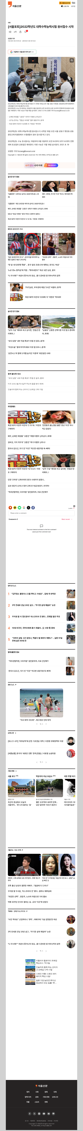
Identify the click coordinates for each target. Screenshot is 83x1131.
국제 (55, 1092)
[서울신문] (14, 4)
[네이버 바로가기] (48, 1114)
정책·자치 (28, 1097)
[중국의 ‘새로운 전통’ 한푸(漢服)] (71, 753)
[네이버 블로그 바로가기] (53, 1114)
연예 (46, 1102)
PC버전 (56, 1121)
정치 (28, 1092)
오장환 (10, 38)
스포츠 (37, 1102)
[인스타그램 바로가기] (44, 1114)
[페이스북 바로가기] (29, 1114)
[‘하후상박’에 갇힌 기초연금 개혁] (71, 741)
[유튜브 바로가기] (39, 1114)
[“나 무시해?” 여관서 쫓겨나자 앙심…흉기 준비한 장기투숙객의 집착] (71, 944)
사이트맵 (50, 1121)
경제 (46, 1092)
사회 (9, 23)
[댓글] (25, 32)
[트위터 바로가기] (34, 1114)
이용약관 (32, 1121)
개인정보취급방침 (41, 1121)
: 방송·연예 (14, 850)
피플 (28, 1102)
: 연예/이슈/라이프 (17, 911)
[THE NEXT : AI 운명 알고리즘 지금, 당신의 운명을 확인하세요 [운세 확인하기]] (41, 165)
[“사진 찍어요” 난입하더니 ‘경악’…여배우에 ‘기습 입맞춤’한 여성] (71, 919)
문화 (36, 1097)
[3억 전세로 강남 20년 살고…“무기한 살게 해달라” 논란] (71, 931)
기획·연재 (11, 771)
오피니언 (11, 733)
